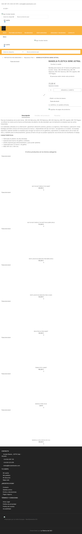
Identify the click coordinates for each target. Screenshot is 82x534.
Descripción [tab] (26, 115)
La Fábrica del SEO (46, 530)
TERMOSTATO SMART (41, 367)
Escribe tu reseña (55, 64)
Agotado (37, 183)
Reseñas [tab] (57, 115)
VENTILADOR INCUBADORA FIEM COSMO (41, 295)
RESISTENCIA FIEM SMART (41, 331)
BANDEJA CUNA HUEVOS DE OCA (41, 440)
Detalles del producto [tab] (42, 115)
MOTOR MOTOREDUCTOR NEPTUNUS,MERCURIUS (41, 222)
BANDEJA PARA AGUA (41, 403)
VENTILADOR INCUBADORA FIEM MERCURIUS (41, 258)
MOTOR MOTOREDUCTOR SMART (41, 186)
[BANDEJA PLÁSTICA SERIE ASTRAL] (28, 97)
